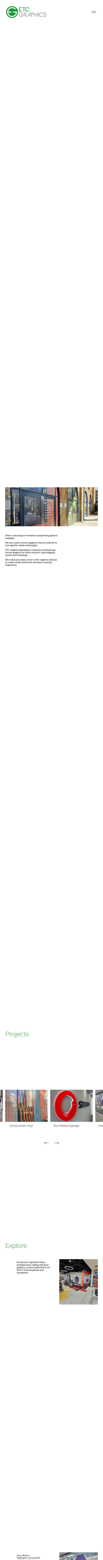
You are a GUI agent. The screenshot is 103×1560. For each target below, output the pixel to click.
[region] (51, 1112)
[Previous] (46, 1143)
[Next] (56, 1143)
